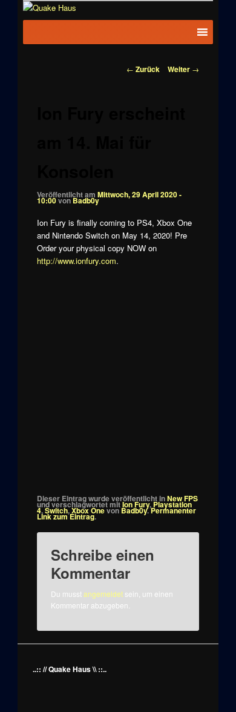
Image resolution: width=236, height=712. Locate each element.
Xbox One (88, 510)
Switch (56, 510)
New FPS (182, 498)
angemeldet (103, 593)
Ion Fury (135, 504)
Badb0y (86, 200)
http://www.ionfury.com (76, 260)
